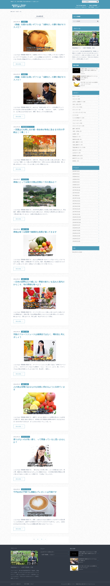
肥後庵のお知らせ (77, 155)
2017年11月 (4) (76, 187)
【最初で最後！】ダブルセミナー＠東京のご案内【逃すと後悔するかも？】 (89, 71)
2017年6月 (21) (76, 201)
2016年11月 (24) (77, 219)
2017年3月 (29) (76, 209)
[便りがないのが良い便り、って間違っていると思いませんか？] (39, 465)
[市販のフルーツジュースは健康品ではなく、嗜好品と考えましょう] (39, 360)
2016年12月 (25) (77, 217)
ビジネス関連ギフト (78, 117)
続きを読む (18, 64)
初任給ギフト (76, 136)
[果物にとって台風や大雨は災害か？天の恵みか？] (39, 205)
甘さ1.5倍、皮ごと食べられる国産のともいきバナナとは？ (89, 84)
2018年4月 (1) (76, 176)
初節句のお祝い (77, 139)
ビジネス (75, 115)
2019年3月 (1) (76, 174)
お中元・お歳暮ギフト (79, 101)
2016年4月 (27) (76, 238)
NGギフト (76, 96)
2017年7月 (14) (76, 198)
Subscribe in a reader (77, 252)
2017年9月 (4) (76, 192)
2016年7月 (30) (76, 230)
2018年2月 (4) (76, 182)
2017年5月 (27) (76, 203)
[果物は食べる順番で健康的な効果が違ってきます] (39, 255)
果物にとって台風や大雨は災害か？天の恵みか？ (35, 182)
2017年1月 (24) (76, 214)
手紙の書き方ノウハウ (79, 147)
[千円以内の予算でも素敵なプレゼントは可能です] (39, 515)
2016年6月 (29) (76, 233)
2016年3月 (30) (76, 241)
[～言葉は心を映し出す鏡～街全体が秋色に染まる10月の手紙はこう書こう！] (39, 155)
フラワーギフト (77, 120)
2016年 (17, 11)
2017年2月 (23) (76, 211)
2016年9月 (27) (76, 225)
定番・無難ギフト (77, 142)
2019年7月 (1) (76, 171)
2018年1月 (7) (76, 184)
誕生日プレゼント (77, 158)
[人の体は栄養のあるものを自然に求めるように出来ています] (39, 413)
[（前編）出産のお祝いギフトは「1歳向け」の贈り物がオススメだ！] (39, 103)
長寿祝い (76, 161)
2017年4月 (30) (76, 206)
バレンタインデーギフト (79, 112)
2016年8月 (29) (76, 227)
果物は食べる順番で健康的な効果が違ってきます (35, 232)
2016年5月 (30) (76, 236)
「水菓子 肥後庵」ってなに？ (93, 6)
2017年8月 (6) (76, 195)
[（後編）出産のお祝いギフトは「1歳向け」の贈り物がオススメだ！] (39, 50)
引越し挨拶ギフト (77, 144)
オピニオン (76, 99)
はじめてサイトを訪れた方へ (81, 6)
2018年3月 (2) (76, 179)
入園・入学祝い (77, 131)
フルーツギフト (77, 123)
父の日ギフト (76, 152)
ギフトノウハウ (77, 107)
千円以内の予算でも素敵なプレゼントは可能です (35, 492)
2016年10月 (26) (77, 222)
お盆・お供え (77, 104)
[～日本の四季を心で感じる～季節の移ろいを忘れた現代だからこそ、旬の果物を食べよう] (39, 308)
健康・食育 (76, 128)
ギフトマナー (76, 109)
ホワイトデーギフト (78, 125)
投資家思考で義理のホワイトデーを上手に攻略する (89, 78)
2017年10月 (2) (76, 190)
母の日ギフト (77, 150)
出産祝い (76, 134)
